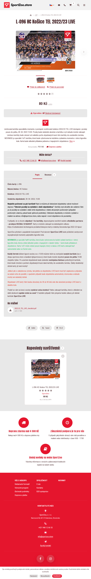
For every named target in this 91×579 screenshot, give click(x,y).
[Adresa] (45, 511)
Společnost (41, 480)
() (52, 94)
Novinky (61, 480)
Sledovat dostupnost (52, 113)
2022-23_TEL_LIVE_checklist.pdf (25, 309)
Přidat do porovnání (56, 87)
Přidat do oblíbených (37, 87)
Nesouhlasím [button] (45, 576)
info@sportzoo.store (48, 160)
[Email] (59, 5)
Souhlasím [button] (57, 576)
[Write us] (45, 541)
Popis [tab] (37, 175)
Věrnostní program (21, 488)
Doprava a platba (55, 147)
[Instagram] (50, 559)
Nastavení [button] (33, 576)
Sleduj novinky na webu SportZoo (45, 457)
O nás (38, 484)
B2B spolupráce (42, 491)
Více (71, 141)
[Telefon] (65, 5)
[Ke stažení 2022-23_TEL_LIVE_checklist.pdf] (10, 310)
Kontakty (39, 488)
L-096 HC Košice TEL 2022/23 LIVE (45, 387)
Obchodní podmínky (22, 491)
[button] (84, 52)
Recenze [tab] (50, 175)
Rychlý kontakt (65, 160)
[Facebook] (40, 559)
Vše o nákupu (21, 480)
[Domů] (18, 5)
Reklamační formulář (22, 484)
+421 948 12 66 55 (29, 160)
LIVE (36, 15)
